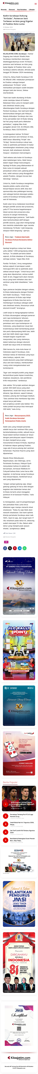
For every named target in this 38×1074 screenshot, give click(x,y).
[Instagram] (6, 542)
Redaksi (31, 1066)
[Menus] (35, 4)
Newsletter (24, 1066)
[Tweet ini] (10, 548)
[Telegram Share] (20, 548)
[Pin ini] (15, 548)
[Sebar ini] (5, 548)
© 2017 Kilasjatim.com (19, 1068)
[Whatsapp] (25, 548)
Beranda (7, 1066)
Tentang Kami (15, 1066)
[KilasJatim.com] (11, 3)
